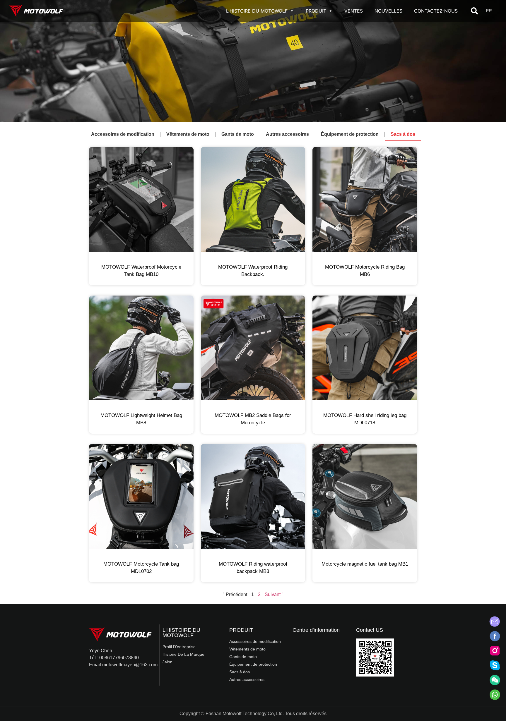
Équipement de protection (350, 134)
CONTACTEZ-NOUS (436, 11)
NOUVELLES (388, 11)
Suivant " (274, 594)
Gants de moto (237, 134)
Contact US (369, 630)
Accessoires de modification (122, 134)
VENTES (353, 11)
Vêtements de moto (187, 134)
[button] (474, 10)
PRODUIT (316, 11)
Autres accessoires (287, 134)
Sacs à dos (403, 134)
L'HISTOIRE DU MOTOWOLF (257, 11)
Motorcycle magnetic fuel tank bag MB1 (365, 564)
